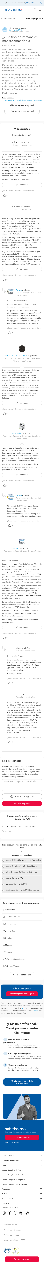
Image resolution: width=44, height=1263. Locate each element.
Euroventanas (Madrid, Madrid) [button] (28, 293)
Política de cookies (11, 1235)
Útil (7, 195)
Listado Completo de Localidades (14, 1184)
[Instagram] (4, 1213)
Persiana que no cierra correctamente (19, 827)
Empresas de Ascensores (11, 1163)
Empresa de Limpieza (9, 1165)
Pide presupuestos (22, 1259)
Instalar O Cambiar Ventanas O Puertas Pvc (23, 860)
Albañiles (5, 1181)
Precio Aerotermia (8, 1160)
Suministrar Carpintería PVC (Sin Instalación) (24, 890)
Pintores (5, 1177)
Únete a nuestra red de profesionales (22, 1082)
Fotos (4, 1173)
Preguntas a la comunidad (11, 1170)
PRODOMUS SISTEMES (16, 356)
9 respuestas (8, 98)
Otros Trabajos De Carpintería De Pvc (21, 872)
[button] (22, 1155)
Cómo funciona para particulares (13, 1192)
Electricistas (6, 1179)
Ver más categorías (22, 975)
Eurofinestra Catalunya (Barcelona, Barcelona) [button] (22, 436)
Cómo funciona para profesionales (14, 1197)
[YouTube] (21, 1213)
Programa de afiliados (10, 1206)
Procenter (5, 1175)
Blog (3, 1168)
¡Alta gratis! (30, 3)
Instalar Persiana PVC (14, 878)
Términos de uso (10, 1225)
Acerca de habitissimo (10, 1201)
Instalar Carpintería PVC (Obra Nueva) (21, 866)
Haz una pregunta (33, 19)
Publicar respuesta (22, 804)
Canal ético (6, 1204)
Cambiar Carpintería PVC (16, 884)
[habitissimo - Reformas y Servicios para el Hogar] (10, 10)
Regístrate (5, 1194)
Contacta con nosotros (10, 1208)
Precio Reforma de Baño (10, 1158)
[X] (15, 1213)
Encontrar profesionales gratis (22, 994)
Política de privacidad (12, 1230)
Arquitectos (6, 1183)
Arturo (19, 290)
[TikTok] (27, 1213)
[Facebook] (10, 1213)
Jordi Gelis (16, 434)
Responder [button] (23, 185)
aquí (23, 1008)
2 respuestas (7, 831)
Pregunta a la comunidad (22, 111)
